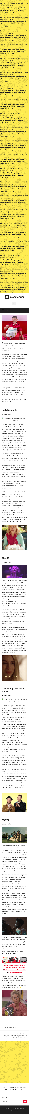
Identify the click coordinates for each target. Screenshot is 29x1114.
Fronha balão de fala (15, 972)
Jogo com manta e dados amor (15, 967)
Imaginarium (5, 350)
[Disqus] (14, 1061)
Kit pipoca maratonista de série (14, 965)
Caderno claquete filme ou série (15, 970)
